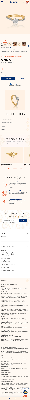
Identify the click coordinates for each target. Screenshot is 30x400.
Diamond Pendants (22, 325)
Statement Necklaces (5, 298)
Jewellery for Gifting (10, 377)
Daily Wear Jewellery (5, 355)
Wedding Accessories (17, 352)
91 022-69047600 (5, 267)
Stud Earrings (20, 293)
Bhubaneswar (12, 384)
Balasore (17, 383)
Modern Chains (7, 313)
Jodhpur (7, 389)
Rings (6, 288)
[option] (5, 44)
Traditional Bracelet (21, 305)
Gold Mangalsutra (24, 319)
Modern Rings (25, 310)
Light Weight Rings (9, 364)
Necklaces (10, 288)
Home (2, 43)
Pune (7, 392)
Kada (2, 309)
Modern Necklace (14, 298)
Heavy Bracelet (19, 368)
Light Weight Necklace (5, 363)
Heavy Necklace (4, 368)
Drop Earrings (8, 293)
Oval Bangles (7, 307)
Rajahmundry (12, 392)
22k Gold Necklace (20, 338)
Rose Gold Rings (9, 330)
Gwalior (26, 387)
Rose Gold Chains (9, 328)
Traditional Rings (12, 310)
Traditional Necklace (12, 297)
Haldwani (3, 388)
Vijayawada (4, 393)
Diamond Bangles (4, 323)
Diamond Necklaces (22, 323)
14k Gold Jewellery (8, 341)
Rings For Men (12, 311)
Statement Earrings (18, 295)
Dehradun (24, 385)
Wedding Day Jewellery (19, 349)
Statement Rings (5, 311)
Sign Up (23, 220)
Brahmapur (18, 384)
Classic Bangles (7, 309)
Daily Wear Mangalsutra (23, 359)
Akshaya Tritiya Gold (21, 376)
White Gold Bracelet (17, 332)
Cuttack (14, 385)
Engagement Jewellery (12, 348)
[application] (15, 19)
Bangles (15, 288)
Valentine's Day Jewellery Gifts (21, 377)
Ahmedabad (6, 383)
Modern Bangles (14, 309)
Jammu (3, 389)
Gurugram (22, 387)
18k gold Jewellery (9, 339)
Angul (14, 383)
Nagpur (16, 391)
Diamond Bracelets (13, 323)
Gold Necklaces (11, 319)
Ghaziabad (14, 387)
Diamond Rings (25, 322)
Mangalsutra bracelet (21, 300)
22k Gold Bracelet (5, 338)
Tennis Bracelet (16, 304)
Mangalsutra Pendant (11, 300)
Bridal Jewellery (13, 376)
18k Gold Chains (16, 339)
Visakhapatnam (10, 393)
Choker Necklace (16, 296)
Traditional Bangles (24, 307)
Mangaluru (8, 391)
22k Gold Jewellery (9, 336)
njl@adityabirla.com (10, 266)
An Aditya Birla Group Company (7, 270)
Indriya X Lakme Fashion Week (7, 379)
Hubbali (10, 388)
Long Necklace (23, 296)
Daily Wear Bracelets (23, 357)
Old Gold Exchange (13, 284)
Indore (18, 388)
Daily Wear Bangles (14, 357)
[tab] (8, 168)
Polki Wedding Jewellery (11, 347)
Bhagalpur (3, 384)
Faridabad (6, 387)
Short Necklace (9, 296)
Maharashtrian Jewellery (6, 372)
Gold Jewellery (6, 318)
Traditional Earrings (9, 295)
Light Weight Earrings (15, 363)
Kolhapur (15, 389)
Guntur (18, 387)
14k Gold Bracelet (16, 341)
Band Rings (6, 310)
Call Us (22, 78)
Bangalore (26, 383)
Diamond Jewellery (9, 322)
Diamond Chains (14, 325)
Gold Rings (18, 318)
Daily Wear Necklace (5, 359)
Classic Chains (4, 314)
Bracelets (3, 289)
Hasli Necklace (22, 298)
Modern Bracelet (8, 304)
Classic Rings (19, 310)
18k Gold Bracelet (10, 340)
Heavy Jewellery (4, 366)
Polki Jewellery (7, 326)
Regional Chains (22, 313)
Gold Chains (17, 319)
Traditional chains (11, 314)
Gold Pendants (4, 321)
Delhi (3, 387)
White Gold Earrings (19, 331)
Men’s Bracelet (23, 304)
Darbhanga (19, 385)
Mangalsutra (19, 288)
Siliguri (20, 392)
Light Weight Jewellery (5, 361)
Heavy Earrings (12, 368)
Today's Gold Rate (5, 284)
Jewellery (3, 286)
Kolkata (18, 389)
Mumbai (12, 391)
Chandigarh (23, 384)
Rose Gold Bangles (17, 328)
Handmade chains (15, 313)
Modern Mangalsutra (5, 301)
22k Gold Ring (16, 336)
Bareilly (21, 383)
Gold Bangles (23, 318)
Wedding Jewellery (5, 343)
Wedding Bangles (18, 351)
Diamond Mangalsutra (5, 325)
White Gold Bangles (9, 332)
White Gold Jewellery (10, 331)
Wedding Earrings (10, 351)
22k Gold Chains (12, 338)
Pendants (25, 288)
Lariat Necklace (4, 297)
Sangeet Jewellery (21, 348)
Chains (7, 289)
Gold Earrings (13, 318)
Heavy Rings (24, 368)
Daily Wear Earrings (5, 357)
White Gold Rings (9, 334)
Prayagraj (4, 392)
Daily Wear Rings (14, 359)
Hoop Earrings (14, 293)
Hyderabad (14, 388)
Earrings (3, 288)
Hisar (7, 388)
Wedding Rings (9, 352)
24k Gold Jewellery (9, 335)
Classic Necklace (21, 297)
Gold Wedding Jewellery (12, 346)
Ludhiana (3, 391)
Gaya (10, 387)
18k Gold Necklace (19, 340)
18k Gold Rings (23, 339)
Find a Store (8, 78)
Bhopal (7, 384)
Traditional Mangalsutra (15, 301)
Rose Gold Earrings (18, 327)
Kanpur (10, 389)
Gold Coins (10, 321)
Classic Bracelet (4, 305)
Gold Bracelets (4, 319)
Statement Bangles (22, 309)
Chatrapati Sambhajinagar (7, 385)
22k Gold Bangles (23, 336)
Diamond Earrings (17, 322)
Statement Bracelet (13, 305)
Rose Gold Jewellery (10, 327)
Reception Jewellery (10, 349)
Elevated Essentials (5, 376)
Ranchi (16, 392)
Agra (2, 383)
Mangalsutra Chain (11, 302)
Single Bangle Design (15, 307)
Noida (20, 391)
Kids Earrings (25, 295)
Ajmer (11, 383)
